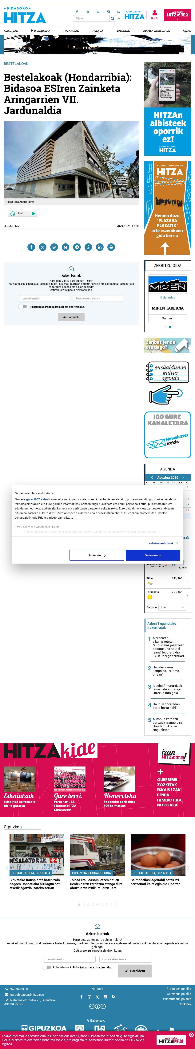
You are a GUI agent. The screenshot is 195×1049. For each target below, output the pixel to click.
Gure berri (167, 780)
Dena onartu (153, 555)
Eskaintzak (169, 790)
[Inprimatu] (111, 247)
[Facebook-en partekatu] (31, 247)
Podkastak (71, 30)
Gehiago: (152, 607)
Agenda (98, 30)
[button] (172, 607)
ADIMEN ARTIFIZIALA (156, 30)
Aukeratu (95, 555)
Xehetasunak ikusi (161, 543)
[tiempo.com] (187, 537)
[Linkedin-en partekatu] (100, 247)
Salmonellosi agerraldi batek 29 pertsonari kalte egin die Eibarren (155, 882)
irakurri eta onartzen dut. (57, 306)
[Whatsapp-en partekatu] (88, 247)
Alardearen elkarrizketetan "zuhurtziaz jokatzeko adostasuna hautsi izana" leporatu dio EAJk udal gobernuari (169, 647)
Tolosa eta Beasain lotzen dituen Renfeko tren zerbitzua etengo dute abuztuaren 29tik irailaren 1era (96, 884)
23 (187, 504)
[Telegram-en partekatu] (77, 247)
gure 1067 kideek (38, 499)
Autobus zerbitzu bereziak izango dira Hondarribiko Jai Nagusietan (167, 724)
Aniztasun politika (179, 994)
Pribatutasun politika (177, 999)
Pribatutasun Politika (42, 306)
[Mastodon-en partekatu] (54, 247)
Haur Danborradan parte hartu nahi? (166, 706)
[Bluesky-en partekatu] (65, 247)
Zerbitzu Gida (167, 265)
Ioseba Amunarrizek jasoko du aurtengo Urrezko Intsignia (167, 689)
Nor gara (167, 805)
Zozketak (123, 30)
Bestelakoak (16, 63)
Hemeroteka (169, 800)
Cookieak (185, 1004)
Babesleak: (97, 1020)
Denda (163, 795)
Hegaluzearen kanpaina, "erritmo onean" (166, 670)
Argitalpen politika (179, 989)
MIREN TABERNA (168, 308)
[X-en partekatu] (42, 247)
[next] (183, 477)
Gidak (187, 30)
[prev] (152, 477)
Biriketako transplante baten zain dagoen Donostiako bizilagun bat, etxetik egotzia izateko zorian (35, 884)
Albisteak (11, 30)
